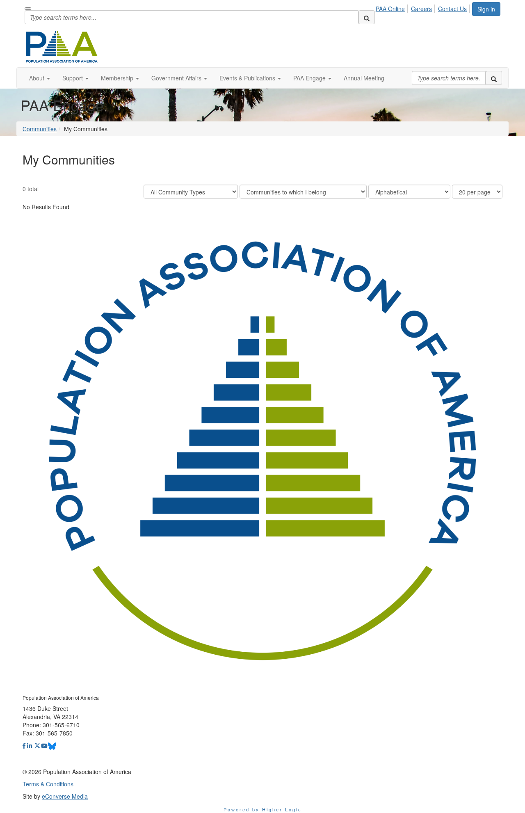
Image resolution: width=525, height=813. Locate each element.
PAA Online (390, 9)
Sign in (486, 9)
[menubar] (423, 7)
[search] (366, 17)
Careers (421, 9)
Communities (40, 129)
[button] (39, 78)
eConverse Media (65, 796)
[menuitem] (392, 7)
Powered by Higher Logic (263, 809)
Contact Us (452, 9)
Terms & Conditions (48, 784)
